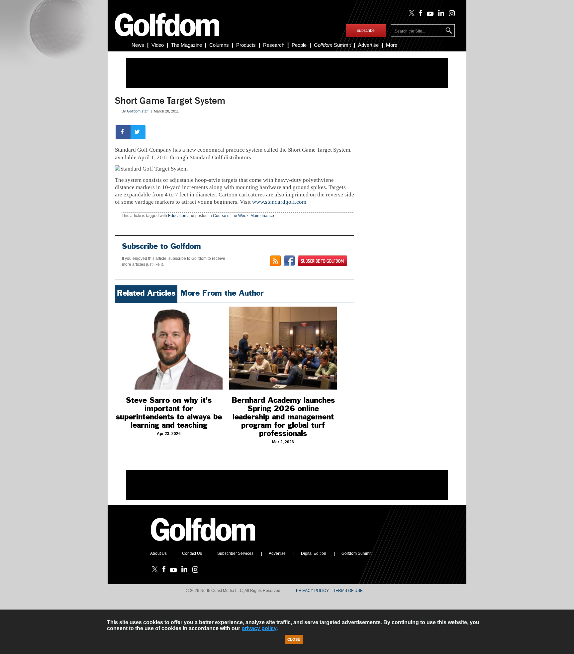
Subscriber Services (235, 553)
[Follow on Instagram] (450, 14)
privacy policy (258, 628)
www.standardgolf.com (279, 202)
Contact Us (192, 553)
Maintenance (262, 215)
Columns (219, 45)
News (138, 45)
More (391, 45)
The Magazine (186, 45)
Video (157, 45)
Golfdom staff (137, 111)
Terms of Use (348, 590)
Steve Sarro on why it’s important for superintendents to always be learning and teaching (169, 413)
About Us (158, 553)
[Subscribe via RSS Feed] (275, 260)
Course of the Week (230, 215)
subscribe (366, 30)
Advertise (368, 45)
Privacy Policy (312, 590)
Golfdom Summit (356, 553)
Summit (332, 45)
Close (293, 639)
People (299, 45)
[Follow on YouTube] (428, 14)
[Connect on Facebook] (289, 260)
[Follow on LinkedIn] (439, 14)
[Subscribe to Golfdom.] (322, 260)
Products (246, 45)
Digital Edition (313, 553)
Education (177, 215)
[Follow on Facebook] (419, 14)
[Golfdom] (203, 544)
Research (273, 45)
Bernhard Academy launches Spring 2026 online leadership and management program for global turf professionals (283, 417)
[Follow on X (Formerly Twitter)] (410, 14)
